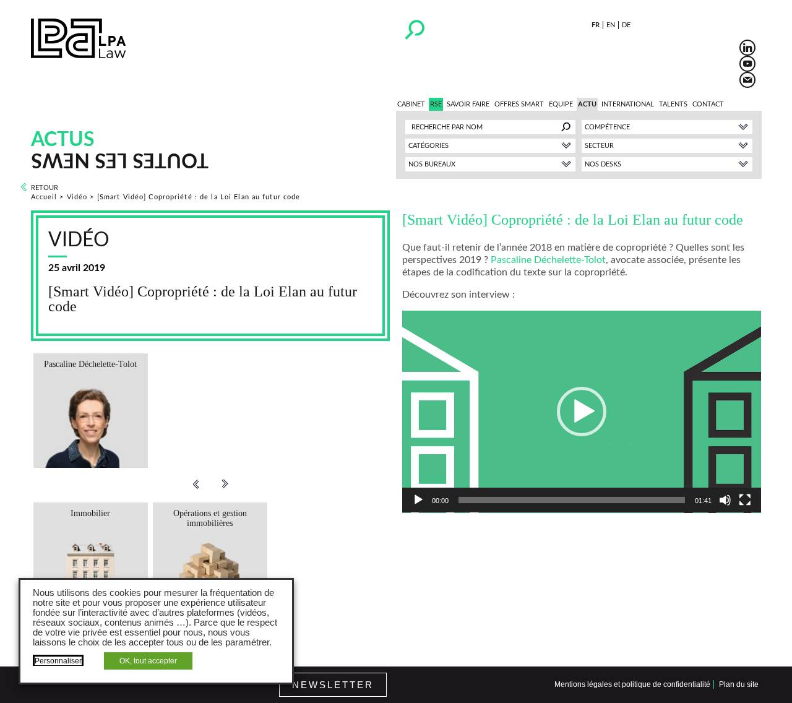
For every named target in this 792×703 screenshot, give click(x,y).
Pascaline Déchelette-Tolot (548, 260)
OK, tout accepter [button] (148, 661)
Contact (708, 104)
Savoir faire (468, 104)
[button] (581, 411)
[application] (581, 412)
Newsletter (333, 684)
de (626, 25)
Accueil (44, 197)
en (610, 25)
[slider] (571, 500)
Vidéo (77, 197)
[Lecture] (418, 500)
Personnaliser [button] (58, 661)
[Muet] (725, 500)
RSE (436, 104)
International (627, 104)
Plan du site (739, 684)
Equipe (561, 104)
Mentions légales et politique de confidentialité (632, 684)
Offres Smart (519, 104)
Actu (587, 104)
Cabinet (411, 104)
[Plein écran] (745, 500)
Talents (673, 104)
